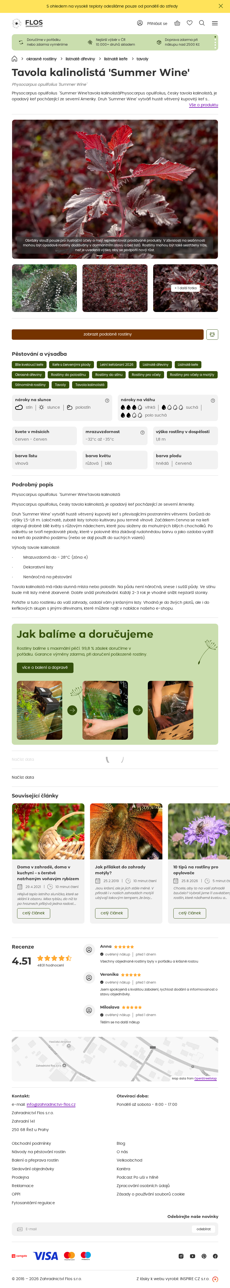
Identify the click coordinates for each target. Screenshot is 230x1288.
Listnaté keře (188, 364)
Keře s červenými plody (71, 364)
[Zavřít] (221, 6)
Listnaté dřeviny (156, 364)
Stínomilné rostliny (30, 385)
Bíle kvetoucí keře (29, 364)
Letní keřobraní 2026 (117, 364)
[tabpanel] (46, 42)
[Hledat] (202, 23)
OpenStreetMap (205, 1078)
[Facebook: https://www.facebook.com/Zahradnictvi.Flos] (215, 1256)
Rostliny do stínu (109, 374)
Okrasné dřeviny (28, 374)
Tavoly (60, 385)
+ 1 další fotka (185, 288)
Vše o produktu (203, 105)
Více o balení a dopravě (45, 668)
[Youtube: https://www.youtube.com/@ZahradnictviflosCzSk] (192, 1256)
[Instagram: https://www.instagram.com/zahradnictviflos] (181, 1256)
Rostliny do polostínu (68, 374)
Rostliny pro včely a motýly (192, 374)
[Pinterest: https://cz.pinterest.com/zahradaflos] (204, 1256)
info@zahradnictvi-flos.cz (51, 1105)
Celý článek (33, 913)
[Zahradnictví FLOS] (27, 24)
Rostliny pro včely (146, 374)
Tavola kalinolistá (89, 385)
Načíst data (68, 760)
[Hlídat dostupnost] (212, 334)
